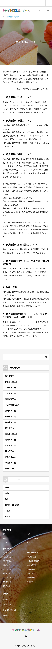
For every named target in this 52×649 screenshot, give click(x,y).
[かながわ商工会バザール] (16, 10)
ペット (7, 516)
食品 (7, 493)
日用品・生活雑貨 (12, 505)
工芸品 (7, 511)
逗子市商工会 (10, 376)
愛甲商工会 (9, 428)
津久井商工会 (10, 457)
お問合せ (6, 615)
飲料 (7, 499)
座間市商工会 (10, 416)
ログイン (41, 10)
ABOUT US (7, 605)
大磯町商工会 (10, 388)
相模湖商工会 (10, 463)
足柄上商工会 (10, 440)
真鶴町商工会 (10, 411)
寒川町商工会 (10, 399)
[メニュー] (48, 10)
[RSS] (26, 636)
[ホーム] (3, 17)
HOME (5, 594)
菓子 (7, 487)
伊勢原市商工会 (11, 382)
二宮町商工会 (10, 393)
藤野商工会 (9, 469)
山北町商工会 (10, 445)
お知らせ (6, 599)
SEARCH (48, 3)
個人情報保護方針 (10, 610)
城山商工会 (9, 451)
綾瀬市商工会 (10, 422)
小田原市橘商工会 (12, 405)
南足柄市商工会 (11, 434)
